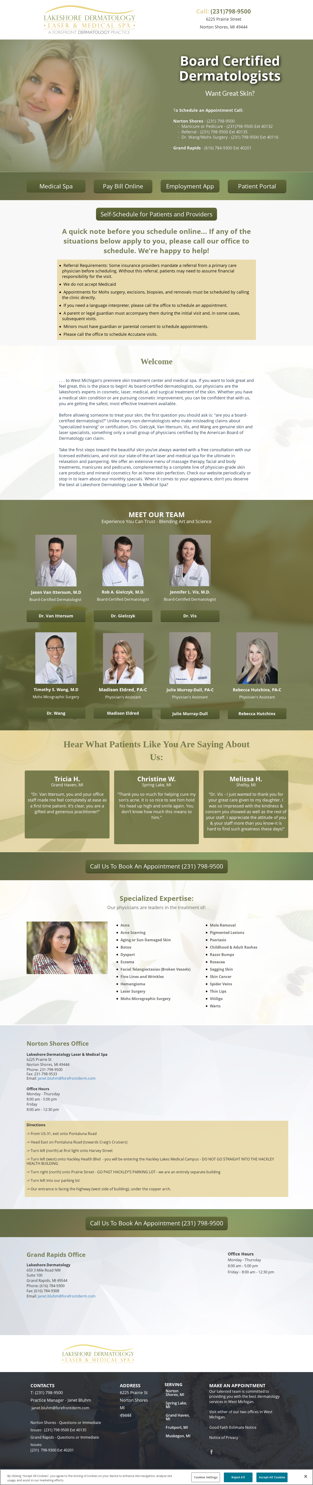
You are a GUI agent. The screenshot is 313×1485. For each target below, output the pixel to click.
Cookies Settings (205, 1477)
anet (43, 1078)
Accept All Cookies (272, 1477)
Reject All (238, 1477)
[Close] (306, 1476)
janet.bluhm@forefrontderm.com (67, 1296)
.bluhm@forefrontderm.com (71, 1078)
